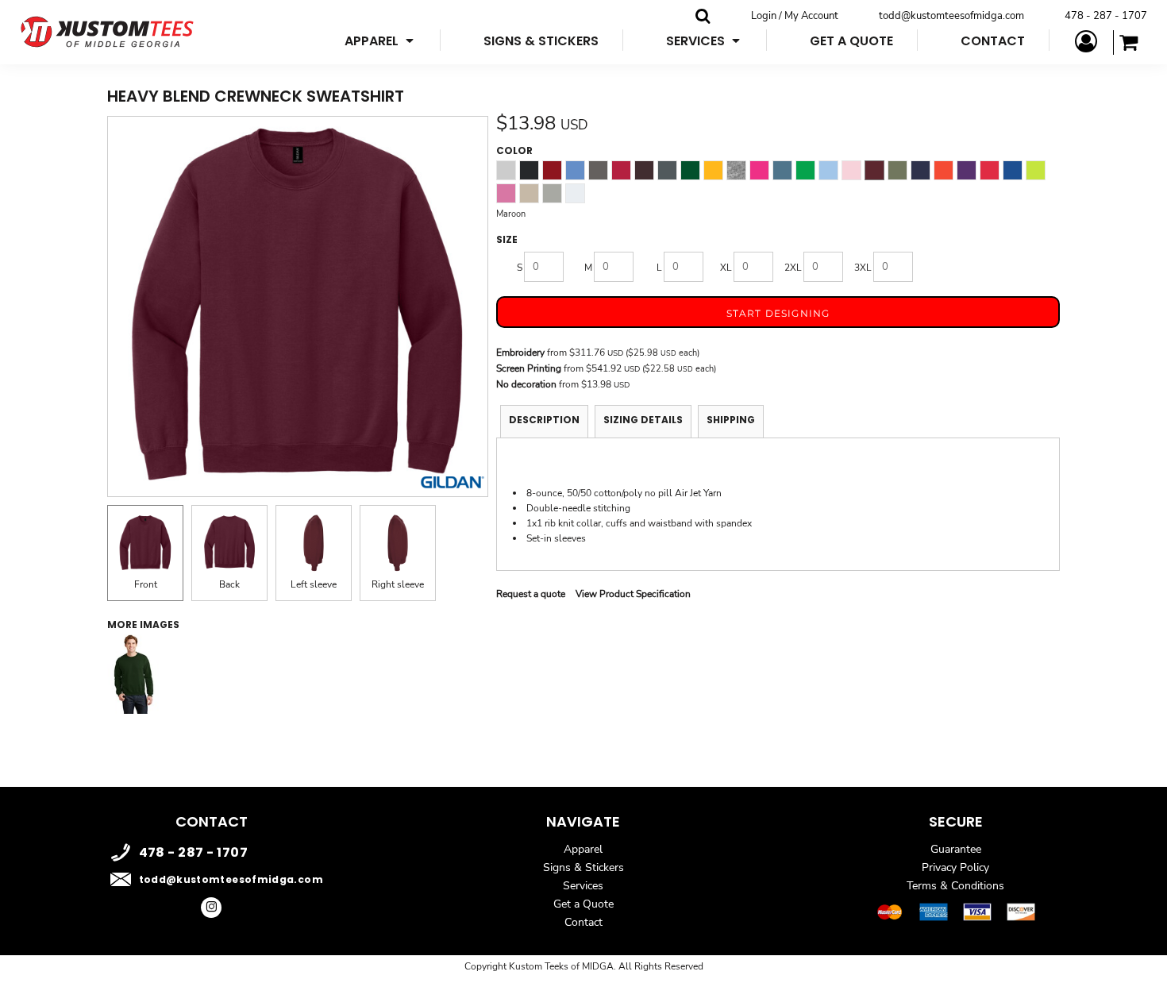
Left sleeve (314, 584)
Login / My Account (794, 16)
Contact (583, 922)
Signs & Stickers (583, 867)
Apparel (583, 849)
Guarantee (955, 849)
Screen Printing (528, 368)
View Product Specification (633, 594)
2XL (793, 267)
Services (583, 885)
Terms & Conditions (955, 885)
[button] (380, 40)
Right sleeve (398, 584)
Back (229, 584)
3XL (863, 267)
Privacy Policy (955, 867)
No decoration (526, 384)
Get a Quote (583, 904)
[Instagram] (211, 907)
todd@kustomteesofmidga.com (951, 16)
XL (726, 267)
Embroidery (520, 352)
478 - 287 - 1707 (1106, 16)
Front (145, 584)
